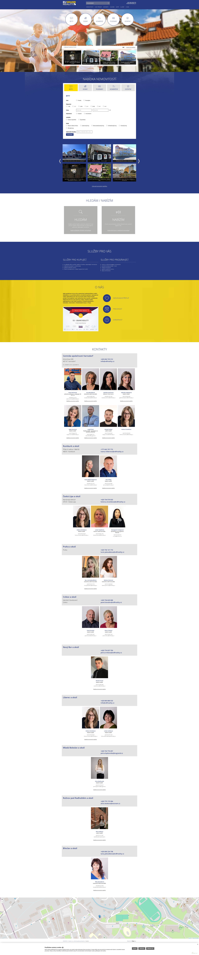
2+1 (87, 106)
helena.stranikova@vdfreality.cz (113, 502)
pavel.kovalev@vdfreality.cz (111, 602)
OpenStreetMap (196, 938)
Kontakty (105, 7)
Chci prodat (98, 7)
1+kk (68, 106)
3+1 (99, 106)
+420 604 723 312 (107, 359)
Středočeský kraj (112, 125)
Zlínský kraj (70, 128)
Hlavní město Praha (72, 125)
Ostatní (128, 89)
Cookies (87, 941)
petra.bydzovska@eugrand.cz (112, 753)
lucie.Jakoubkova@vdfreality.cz (112, 552)
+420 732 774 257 (107, 751)
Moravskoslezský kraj (98, 125)
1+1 (75, 106)
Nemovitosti (89, 7)
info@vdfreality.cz (131, 3)
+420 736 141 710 (107, 550)
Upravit (134, 948)
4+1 (105, 106)
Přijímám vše (150, 948)
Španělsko (82, 119)
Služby (122, 7)
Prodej (79, 100)
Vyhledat (108, 3)
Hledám (112, 7)
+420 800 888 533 (131, 2)
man (134, 941)
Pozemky (99, 89)
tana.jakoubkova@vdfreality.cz (112, 854)
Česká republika (71, 119)
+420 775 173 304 (107, 801)
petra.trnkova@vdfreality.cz (111, 653)
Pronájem (87, 100)
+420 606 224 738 (107, 852)
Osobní (80, 113)
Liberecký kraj (85, 125)
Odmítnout (142, 948)
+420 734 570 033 (107, 500)
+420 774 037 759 (107, 650)
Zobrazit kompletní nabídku (99, 186)
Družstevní (88, 113)
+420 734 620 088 (107, 600)
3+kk (93, 106)
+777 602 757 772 (107, 449)
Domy (85, 89)
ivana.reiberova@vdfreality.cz (112, 452)
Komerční (114, 89)
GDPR (117, 7)
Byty (71, 89)
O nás (127, 7)
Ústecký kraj (123, 125)
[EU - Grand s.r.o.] (70, 3)
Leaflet (189, 938)
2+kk (81, 106)
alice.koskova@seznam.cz (110, 803)
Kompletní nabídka (130, 47)
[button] (100, 916)
